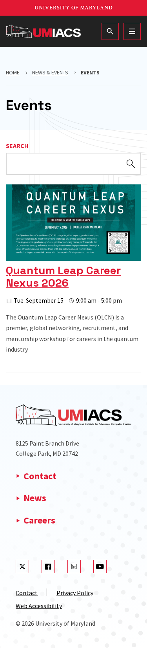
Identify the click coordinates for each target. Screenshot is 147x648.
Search (17, 146)
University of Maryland (73, 7)
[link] (73, 269)
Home (13, 72)
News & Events (50, 72)
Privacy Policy (74, 593)
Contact (40, 476)
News (35, 498)
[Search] (110, 31)
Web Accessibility (39, 606)
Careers (39, 520)
